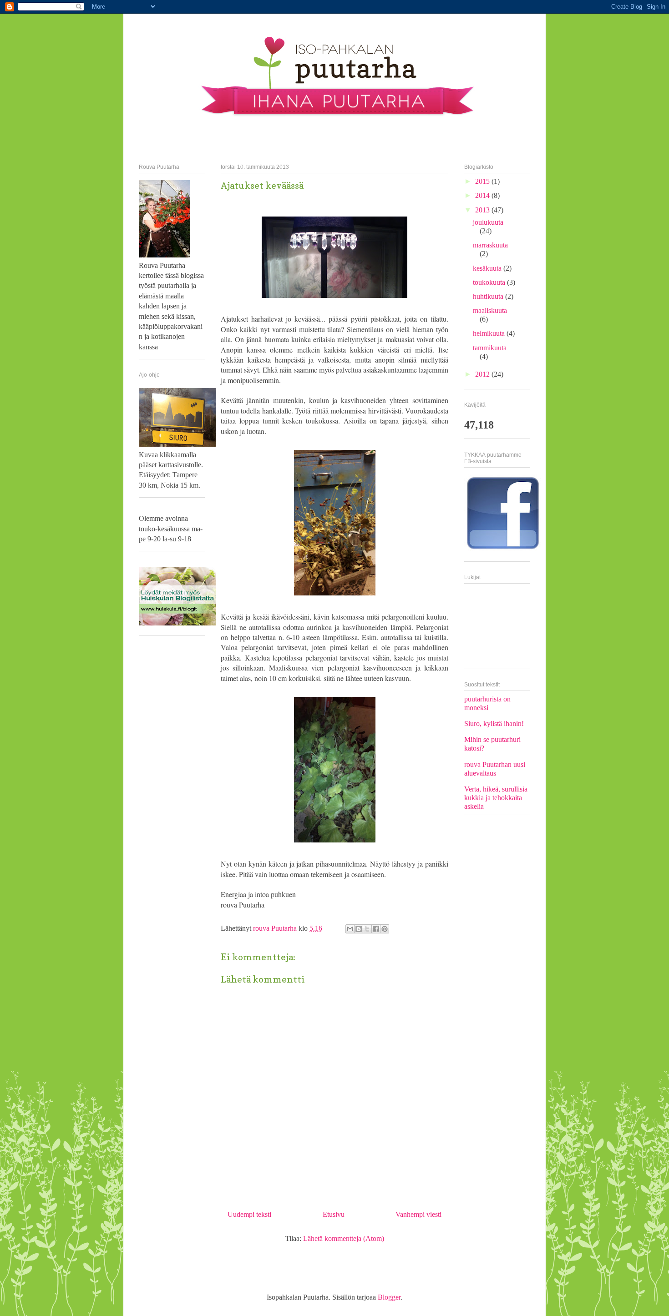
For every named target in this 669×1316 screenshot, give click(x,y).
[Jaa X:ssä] (367, 928)
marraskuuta (490, 245)
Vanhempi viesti (418, 1214)
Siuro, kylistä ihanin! (494, 723)
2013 (483, 210)
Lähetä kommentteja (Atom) (343, 1238)
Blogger (389, 1297)
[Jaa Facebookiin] (375, 928)
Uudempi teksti (249, 1214)
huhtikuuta (489, 296)
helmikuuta (490, 333)
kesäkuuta (488, 268)
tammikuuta (490, 348)
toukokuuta (490, 282)
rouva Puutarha (276, 928)
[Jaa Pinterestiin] (384, 928)
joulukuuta (488, 222)
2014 (483, 195)
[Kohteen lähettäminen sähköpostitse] (350, 928)
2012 (483, 374)
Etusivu (334, 1214)
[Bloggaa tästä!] (358, 928)
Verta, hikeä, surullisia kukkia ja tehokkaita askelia (495, 797)
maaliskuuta (490, 310)
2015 (483, 181)
